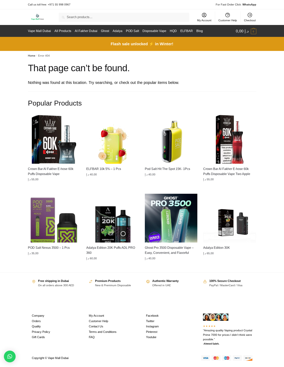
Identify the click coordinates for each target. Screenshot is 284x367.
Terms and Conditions (103, 331)
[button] (10, 356)
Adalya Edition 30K (216, 247)
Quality (36, 326)
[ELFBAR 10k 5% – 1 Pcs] (112, 139)
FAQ (92, 337)
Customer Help (227, 20)
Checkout (250, 20)
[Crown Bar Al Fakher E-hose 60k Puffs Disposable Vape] (54, 139)
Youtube (151, 337)
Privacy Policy (41, 331)
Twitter (150, 321)
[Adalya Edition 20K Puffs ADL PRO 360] (112, 218)
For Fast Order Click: (236, 4)
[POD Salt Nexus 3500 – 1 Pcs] (54, 218)
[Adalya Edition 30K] (229, 218)
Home (31, 55)
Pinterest (151, 331)
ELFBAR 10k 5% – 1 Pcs (103, 169)
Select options (54, 187)
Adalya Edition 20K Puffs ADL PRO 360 (110, 250)
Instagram (152, 326)
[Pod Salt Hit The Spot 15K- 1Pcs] (171, 139)
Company (38, 315)
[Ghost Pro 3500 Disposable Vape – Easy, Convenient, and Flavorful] (171, 218)
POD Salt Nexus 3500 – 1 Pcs (49, 247)
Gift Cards (38, 337)
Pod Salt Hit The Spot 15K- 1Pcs (167, 169)
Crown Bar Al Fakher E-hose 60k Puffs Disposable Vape (50, 171)
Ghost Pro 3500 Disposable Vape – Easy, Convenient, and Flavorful (169, 250)
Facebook (152, 315)
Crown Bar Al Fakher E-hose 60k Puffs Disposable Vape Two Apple (226, 171)
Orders (36, 321)
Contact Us (96, 326)
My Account (204, 20)
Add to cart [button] (229, 187)
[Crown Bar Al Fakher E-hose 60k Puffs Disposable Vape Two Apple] (229, 139)
